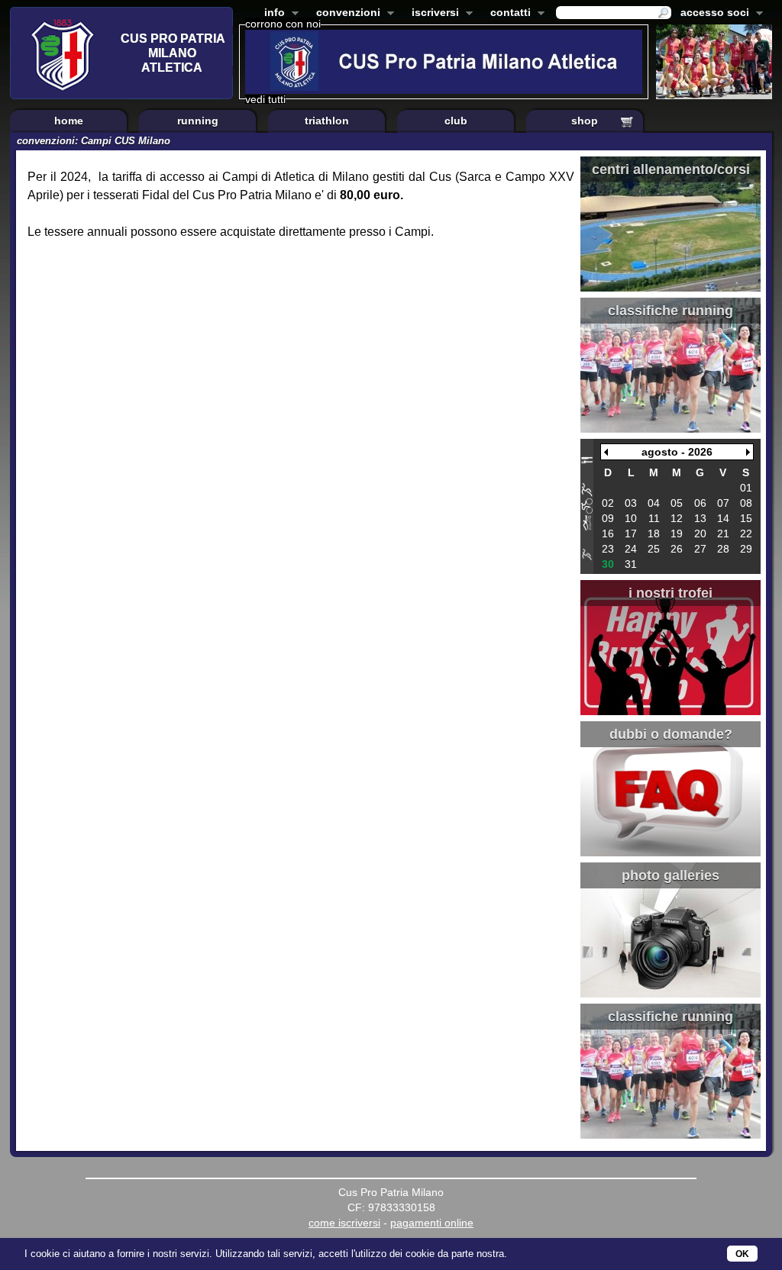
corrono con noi (283, 24)
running (197, 120)
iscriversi (432, 13)
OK (742, 1254)
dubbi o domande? (670, 734)
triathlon (327, 120)
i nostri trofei (671, 593)
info (271, 13)
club (455, 120)
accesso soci (711, 13)
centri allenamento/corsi (671, 169)
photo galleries (670, 875)
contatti (507, 13)
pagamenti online (431, 1223)
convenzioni (345, 13)
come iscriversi (344, 1223)
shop (584, 120)
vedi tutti (265, 99)
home (68, 120)
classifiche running (670, 310)
